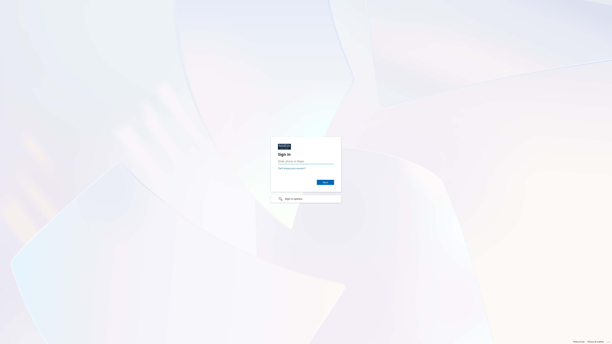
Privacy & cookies (596, 341)
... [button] (609, 341)
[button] (306, 199)
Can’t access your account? (292, 168)
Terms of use (578, 341)
